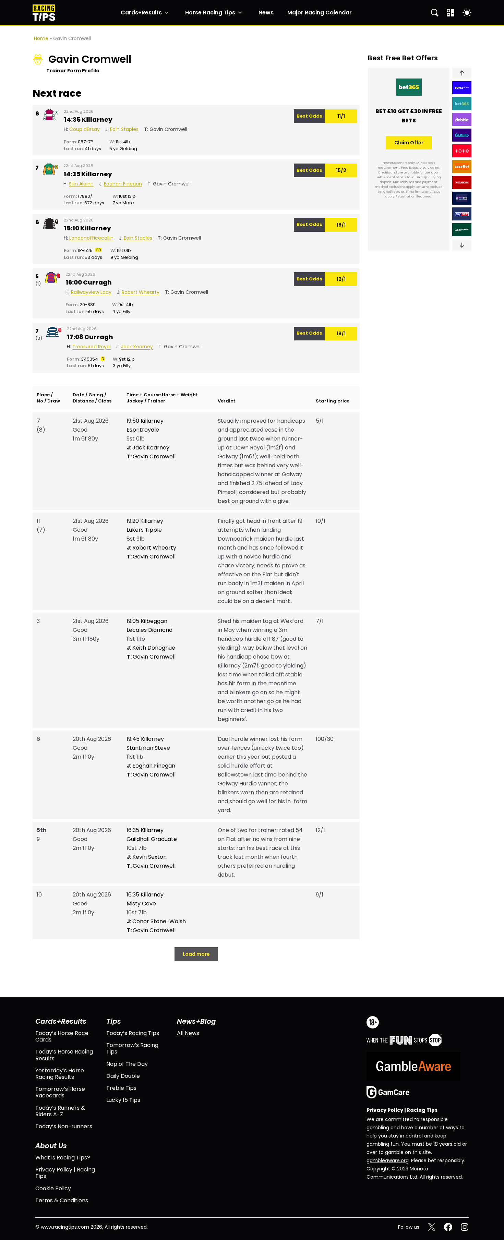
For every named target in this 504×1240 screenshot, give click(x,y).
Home (41, 38)
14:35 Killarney (88, 119)
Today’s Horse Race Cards (61, 1036)
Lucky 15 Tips (123, 1100)
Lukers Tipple (144, 530)
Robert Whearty (151, 548)
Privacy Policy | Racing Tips (65, 1172)
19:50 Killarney (145, 421)
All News (188, 1033)
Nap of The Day (127, 1064)
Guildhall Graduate (152, 839)
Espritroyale (143, 430)
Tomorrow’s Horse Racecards (60, 1092)
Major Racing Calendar (319, 12)
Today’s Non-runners (63, 1126)
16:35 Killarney (145, 830)
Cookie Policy (53, 1188)
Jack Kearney (148, 448)
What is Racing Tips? (62, 1157)
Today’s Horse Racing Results (64, 1054)
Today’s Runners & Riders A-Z (60, 1111)
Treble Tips (121, 1088)
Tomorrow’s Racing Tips (132, 1048)
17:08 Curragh (90, 337)
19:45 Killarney (145, 739)
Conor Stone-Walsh (156, 921)
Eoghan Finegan (151, 766)
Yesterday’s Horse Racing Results (59, 1073)
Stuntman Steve (148, 748)
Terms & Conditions (61, 1200)
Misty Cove (141, 903)
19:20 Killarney (145, 521)
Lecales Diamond (149, 630)
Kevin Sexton (147, 857)
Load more (196, 954)
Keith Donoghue (151, 648)
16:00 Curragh (88, 282)
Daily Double (123, 1076)
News (266, 12)
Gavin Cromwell (151, 456)
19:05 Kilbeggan (147, 621)
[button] (461, 73)
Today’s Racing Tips (132, 1033)
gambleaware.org (388, 1160)
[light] (467, 12)
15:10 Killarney (87, 228)
